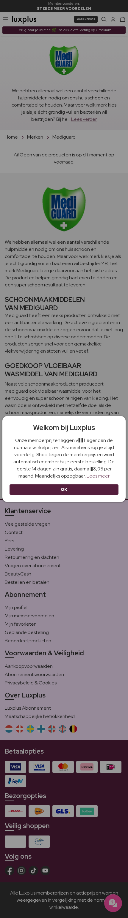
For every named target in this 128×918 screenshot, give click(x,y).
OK (64, 489)
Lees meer (98, 476)
